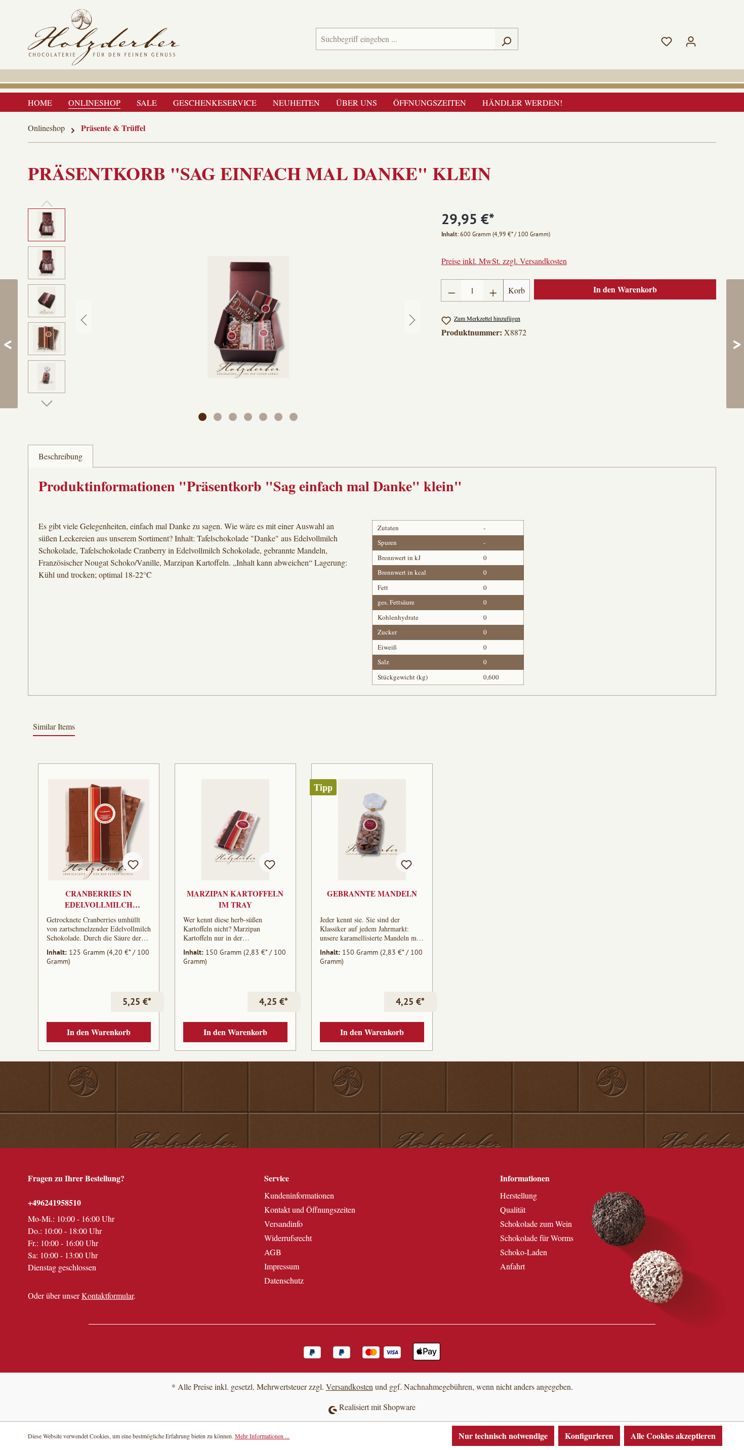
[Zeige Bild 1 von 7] (202, 417)
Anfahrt (512, 1266)
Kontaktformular (107, 1295)
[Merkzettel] (666, 39)
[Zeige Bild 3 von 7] (233, 417)
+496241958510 (54, 1202)
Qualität (512, 1209)
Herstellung (518, 1195)
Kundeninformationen (299, 1195)
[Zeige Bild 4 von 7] (248, 417)
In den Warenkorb (625, 289)
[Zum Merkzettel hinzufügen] (132, 862)
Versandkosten (349, 1386)
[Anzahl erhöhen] (493, 290)
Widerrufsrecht (288, 1237)
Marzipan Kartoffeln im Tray (235, 899)
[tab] (60, 456)
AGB (272, 1252)
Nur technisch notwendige (503, 1435)
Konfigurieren (589, 1435)
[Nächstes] (412, 317)
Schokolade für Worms (536, 1237)
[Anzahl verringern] (451, 290)
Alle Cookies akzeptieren (673, 1435)
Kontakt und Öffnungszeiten (309, 1209)
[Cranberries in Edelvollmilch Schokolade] (99, 829)
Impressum (281, 1266)
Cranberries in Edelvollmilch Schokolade (99, 899)
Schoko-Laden (523, 1252)
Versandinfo (283, 1223)
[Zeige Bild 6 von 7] (278, 417)
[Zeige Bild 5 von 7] (263, 417)
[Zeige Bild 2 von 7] (218, 417)
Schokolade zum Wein (536, 1223)
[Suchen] (506, 39)
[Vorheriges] (83, 317)
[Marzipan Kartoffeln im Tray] (235, 829)
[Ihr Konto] (691, 39)
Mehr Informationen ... (262, 1436)
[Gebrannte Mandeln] (372, 829)
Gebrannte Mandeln (372, 893)
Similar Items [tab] (54, 726)
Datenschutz (284, 1280)
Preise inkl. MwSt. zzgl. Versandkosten (504, 260)
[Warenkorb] (709, 36)
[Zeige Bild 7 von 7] (294, 417)
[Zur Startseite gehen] (104, 37)
